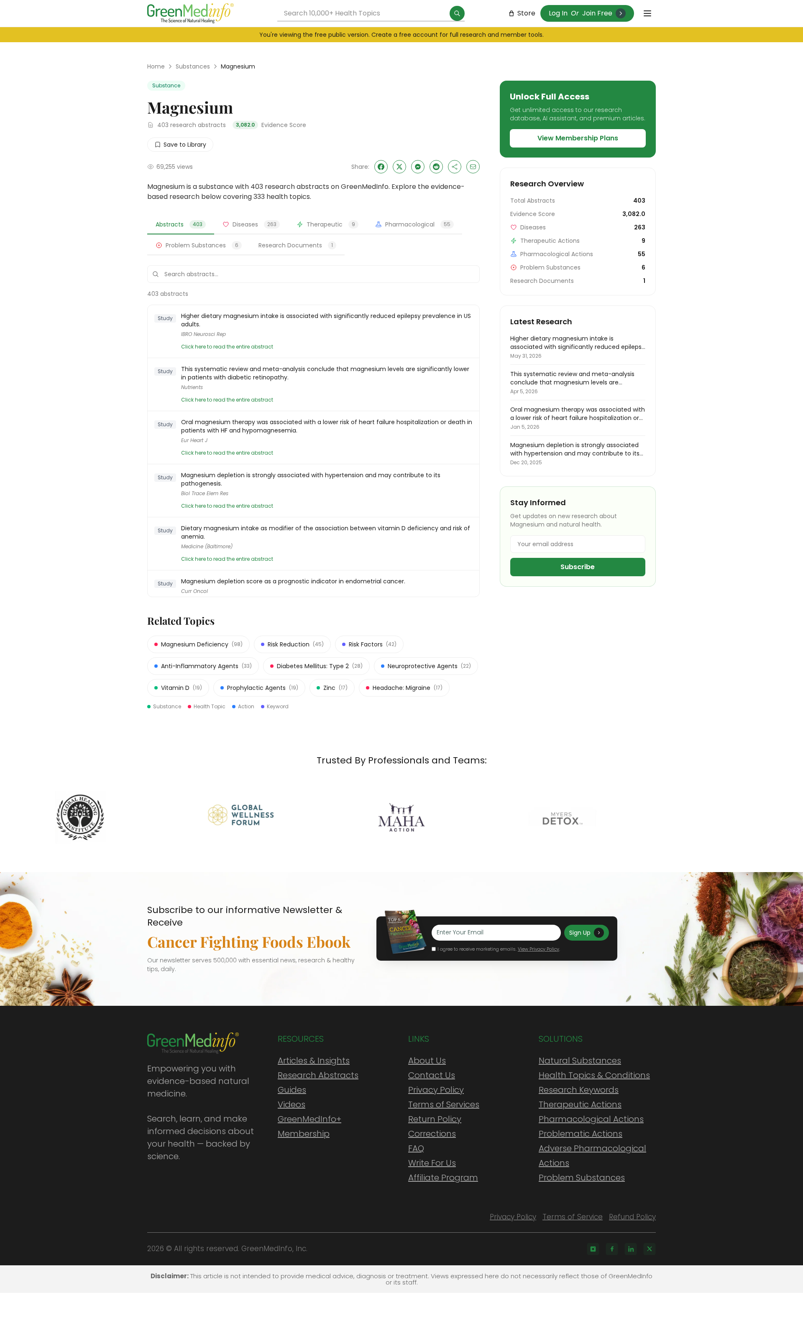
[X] (649, 1249)
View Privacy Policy (538, 949)
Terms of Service (572, 1217)
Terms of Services (443, 1104)
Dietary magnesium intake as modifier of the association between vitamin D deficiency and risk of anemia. (325, 532)
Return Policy (434, 1119)
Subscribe (577, 567)
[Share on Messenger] (418, 166)
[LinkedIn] (630, 1249)
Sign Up (580, 933)
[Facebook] (612, 1249)
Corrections (432, 1134)
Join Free (597, 13)
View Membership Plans (577, 138)
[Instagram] (593, 1249)
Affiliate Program (443, 1177)
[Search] (457, 13)
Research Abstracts (318, 1075)
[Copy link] (454, 166)
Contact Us (431, 1075)
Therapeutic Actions (580, 1104)
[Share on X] (399, 166)
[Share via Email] (473, 166)
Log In (558, 13)
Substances (193, 66)
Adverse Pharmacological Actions (592, 1155)
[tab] (180, 224)
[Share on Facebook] (381, 166)
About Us (427, 1060)
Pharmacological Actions (591, 1119)
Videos (291, 1104)
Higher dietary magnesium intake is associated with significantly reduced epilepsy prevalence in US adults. (326, 320)
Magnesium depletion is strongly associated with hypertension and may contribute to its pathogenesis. (310, 479)
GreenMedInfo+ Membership (309, 1126)
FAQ (416, 1148)
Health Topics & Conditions (594, 1075)
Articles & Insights (314, 1060)
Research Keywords (579, 1090)
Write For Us (432, 1163)
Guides (292, 1090)
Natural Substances (580, 1060)
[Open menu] (647, 13)
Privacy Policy (436, 1090)
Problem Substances (582, 1177)
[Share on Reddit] (436, 166)
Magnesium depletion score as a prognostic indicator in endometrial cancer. (293, 581)
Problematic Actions (580, 1134)
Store (526, 13)
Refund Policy (632, 1217)
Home (156, 66)
